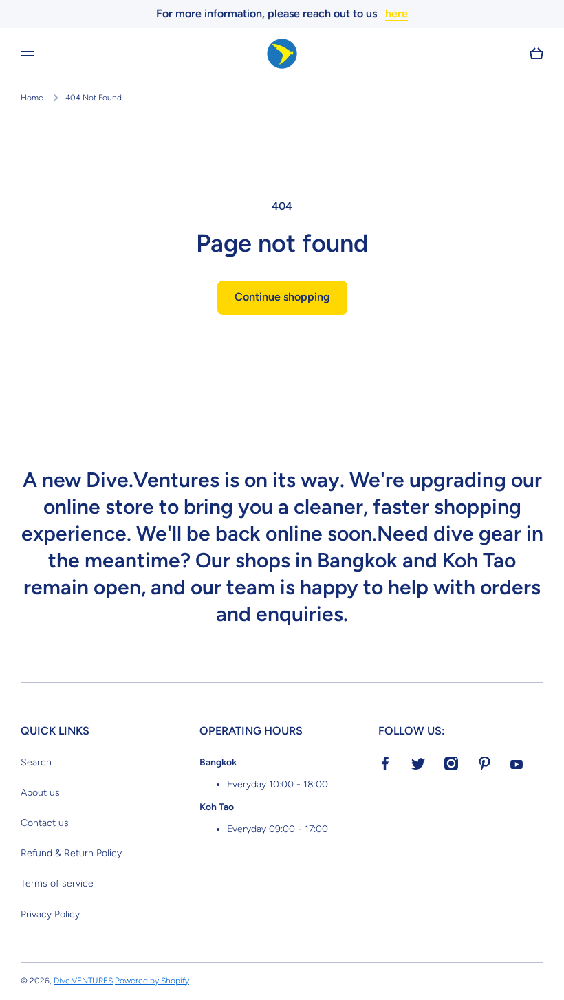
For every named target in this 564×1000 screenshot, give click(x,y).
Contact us (45, 823)
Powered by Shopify (152, 981)
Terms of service (57, 883)
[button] (536, 54)
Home (32, 97)
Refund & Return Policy (71, 853)
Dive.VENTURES (83, 981)
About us (40, 792)
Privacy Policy (50, 914)
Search (36, 762)
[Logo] (282, 53)
